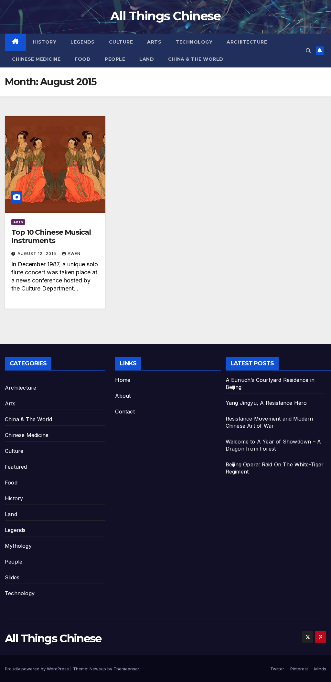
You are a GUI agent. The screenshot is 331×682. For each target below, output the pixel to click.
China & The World (195, 59)
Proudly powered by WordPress (37, 668)
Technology (194, 42)
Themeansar (126, 668)
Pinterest (299, 668)
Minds (320, 668)
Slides (12, 577)
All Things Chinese (165, 16)
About (123, 395)
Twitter (277, 668)
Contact (124, 411)
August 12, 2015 (37, 253)
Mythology (18, 546)
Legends (82, 42)
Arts (154, 42)
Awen (74, 253)
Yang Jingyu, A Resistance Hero (266, 403)
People (115, 59)
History (45, 42)
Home (122, 380)
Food (83, 59)
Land (146, 59)
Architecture (247, 42)
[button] (308, 50)
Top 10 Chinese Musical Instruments (51, 236)
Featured (16, 466)
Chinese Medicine (36, 59)
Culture (121, 42)
